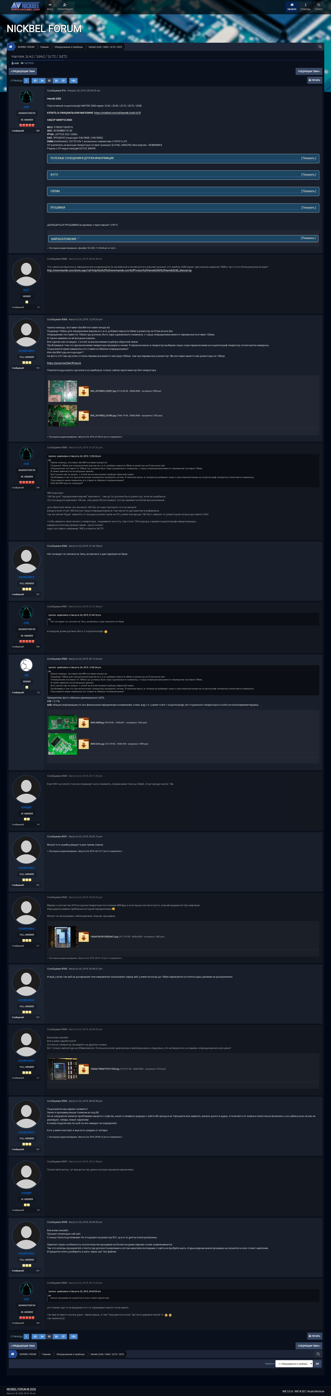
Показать (309, 158)
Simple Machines (315, 1391)
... (30, 80)
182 (73, 80)
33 (35, 80)
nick (16, 63)
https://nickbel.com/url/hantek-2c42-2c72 (117, 112)
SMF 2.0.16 (287, 1391)
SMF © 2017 (300, 1391)
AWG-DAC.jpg (97, 744)
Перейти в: (270, 1364)
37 (63, 80)
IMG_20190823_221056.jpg (103, 415)
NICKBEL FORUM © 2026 (21, 1389)
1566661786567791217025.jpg (104, 1069)
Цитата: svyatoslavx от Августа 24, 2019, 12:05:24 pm (74, 456)
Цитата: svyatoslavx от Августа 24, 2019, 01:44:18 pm (74, 615)
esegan (26, 807)
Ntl (26, 675)
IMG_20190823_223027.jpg (103, 391)
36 (56, 80)
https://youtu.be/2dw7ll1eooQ (64, 363)
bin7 (26, 290)
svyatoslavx (26, 350)
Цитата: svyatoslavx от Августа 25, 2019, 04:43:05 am (74, 1291)
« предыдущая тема (23, 71)
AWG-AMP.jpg (97, 722)
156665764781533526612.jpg (104, 936)
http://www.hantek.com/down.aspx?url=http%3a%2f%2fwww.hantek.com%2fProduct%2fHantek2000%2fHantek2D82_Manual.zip (119, 270)
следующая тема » (309, 71)
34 (42, 80)
